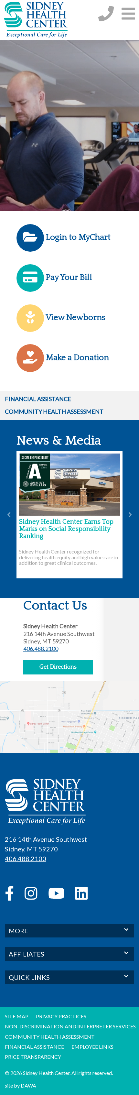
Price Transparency (33, 1057)
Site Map (16, 1016)
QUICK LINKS (29, 977)
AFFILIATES (26, 954)
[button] (128, 13)
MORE (18, 931)
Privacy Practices (61, 1016)
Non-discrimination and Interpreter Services (70, 1026)
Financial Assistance (38, 398)
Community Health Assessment (54, 411)
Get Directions (58, 667)
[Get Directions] (69, 725)
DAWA (28, 1085)
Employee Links (92, 1047)
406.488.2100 (40, 648)
